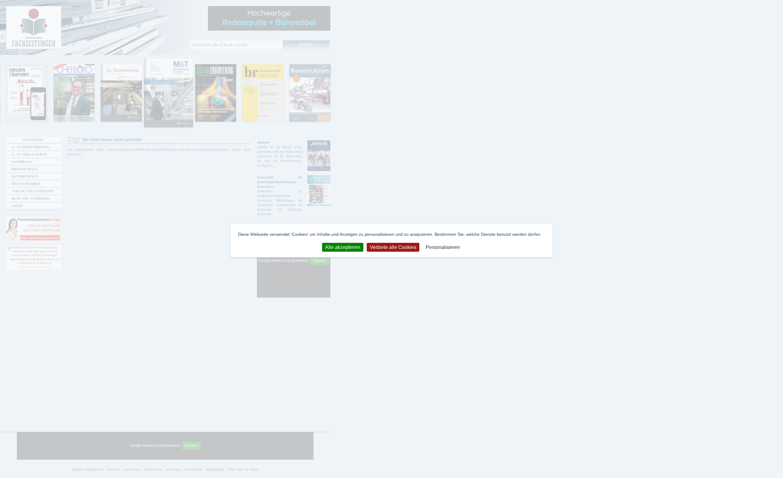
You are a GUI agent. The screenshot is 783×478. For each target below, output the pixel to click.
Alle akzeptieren (342, 247)
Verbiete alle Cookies (393, 247)
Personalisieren (443, 247)
